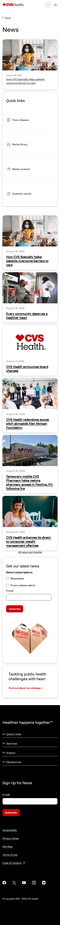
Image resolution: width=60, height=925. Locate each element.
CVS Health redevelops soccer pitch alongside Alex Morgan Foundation (27, 423)
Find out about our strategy (25, 688)
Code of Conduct (12, 862)
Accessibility (9, 830)
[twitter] (14, 883)
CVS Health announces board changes (27, 369)
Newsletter (17, 578)
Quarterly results (21, 193)
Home (8, 17)
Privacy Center (10, 838)
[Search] (48, 4)
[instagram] (34, 883)
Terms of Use (9, 854)
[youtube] (24, 883)
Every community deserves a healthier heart (27, 316)
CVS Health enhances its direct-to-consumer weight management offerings (28, 541)
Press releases (20, 119)
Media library (20, 144)
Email (9, 590)
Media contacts (21, 168)
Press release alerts (22, 585)
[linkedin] (44, 883)
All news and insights (30, 552)
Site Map (7, 846)
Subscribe (14, 608)
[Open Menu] (54, 5)
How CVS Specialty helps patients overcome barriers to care (27, 261)
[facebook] (4, 883)
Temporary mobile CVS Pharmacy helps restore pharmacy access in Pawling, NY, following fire (29, 482)
